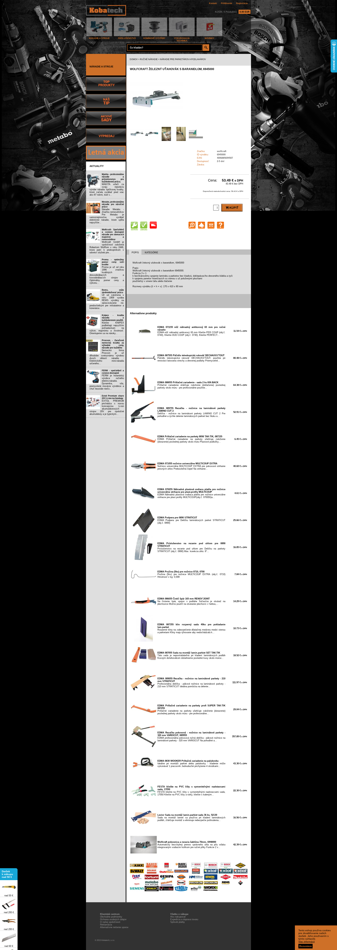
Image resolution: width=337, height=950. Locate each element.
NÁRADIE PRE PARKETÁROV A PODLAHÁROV (183, 59)
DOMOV (134, 59)
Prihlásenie (226, 3)
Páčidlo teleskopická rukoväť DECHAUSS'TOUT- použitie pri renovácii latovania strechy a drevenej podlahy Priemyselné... (191, 358)
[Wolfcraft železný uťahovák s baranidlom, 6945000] (156, 124)
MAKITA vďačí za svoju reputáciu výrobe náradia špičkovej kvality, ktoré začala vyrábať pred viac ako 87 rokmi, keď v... (107, 189)
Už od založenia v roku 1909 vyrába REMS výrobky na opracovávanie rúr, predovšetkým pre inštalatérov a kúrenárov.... (107, 301)
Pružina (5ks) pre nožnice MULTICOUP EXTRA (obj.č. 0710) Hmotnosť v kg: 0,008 (191, 574)
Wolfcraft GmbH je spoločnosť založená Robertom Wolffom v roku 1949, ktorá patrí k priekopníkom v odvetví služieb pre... (107, 247)
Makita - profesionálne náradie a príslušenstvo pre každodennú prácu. (113, 178)
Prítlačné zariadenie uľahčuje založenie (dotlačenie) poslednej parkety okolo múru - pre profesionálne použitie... (191, 385)
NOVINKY (209, 38)
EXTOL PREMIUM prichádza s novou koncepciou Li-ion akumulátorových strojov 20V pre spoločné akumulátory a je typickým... (107, 407)
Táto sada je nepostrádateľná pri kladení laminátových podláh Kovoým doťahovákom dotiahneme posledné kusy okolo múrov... (191, 655)
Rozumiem (305, 946)
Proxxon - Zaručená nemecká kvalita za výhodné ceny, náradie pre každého (113, 344)
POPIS (135, 252)
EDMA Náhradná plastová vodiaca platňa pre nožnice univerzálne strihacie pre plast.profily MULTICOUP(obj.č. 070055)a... (191, 493)
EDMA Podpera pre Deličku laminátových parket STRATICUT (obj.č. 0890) (191, 520)
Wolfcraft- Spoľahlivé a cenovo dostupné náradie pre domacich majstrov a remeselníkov (113, 234)
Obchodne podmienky (111, 916)
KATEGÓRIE (151, 252)
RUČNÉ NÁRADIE (149, 59)
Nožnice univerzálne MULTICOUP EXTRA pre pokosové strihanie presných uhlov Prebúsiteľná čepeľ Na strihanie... (191, 466)
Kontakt (213, 3)
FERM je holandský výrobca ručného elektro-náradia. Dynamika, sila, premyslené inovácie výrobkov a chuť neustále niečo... (107, 382)
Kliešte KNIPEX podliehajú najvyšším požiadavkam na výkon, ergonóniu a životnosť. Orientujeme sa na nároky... (107, 328)
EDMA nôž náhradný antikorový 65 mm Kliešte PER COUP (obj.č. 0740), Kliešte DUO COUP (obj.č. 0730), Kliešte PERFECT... (191, 331)
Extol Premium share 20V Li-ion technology (113, 397)
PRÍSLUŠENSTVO (127, 38)
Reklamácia (106, 924)
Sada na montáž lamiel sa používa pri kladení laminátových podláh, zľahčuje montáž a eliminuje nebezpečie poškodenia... (191, 818)
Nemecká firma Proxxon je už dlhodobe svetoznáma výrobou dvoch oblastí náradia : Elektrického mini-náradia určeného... (107, 357)
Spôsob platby (177, 922)
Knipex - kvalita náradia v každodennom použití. (113, 317)
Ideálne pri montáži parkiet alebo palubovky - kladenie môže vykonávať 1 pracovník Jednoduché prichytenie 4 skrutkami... (191, 763)
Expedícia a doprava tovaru (184, 919)
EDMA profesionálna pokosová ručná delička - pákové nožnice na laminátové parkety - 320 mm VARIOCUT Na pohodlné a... (191, 736)
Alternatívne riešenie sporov (114, 927)
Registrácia (242, 3)
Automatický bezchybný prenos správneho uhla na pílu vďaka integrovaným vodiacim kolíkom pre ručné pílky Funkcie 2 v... (191, 845)
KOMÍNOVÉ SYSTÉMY (154, 38)
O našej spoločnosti (110, 922)
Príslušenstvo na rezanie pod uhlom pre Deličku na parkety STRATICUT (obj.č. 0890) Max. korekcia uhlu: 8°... (191, 547)
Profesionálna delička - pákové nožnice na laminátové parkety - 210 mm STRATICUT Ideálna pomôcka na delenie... (191, 682)
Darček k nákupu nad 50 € (7, 866)
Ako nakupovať (178, 916)
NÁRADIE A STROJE (99, 38)
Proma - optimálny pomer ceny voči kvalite (113, 262)
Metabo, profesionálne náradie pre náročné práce (113, 204)
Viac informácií (306, 941)
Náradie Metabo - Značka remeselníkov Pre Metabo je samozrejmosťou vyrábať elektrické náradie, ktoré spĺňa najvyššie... (107, 216)
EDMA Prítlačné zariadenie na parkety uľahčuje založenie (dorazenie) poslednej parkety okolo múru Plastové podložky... (191, 439)
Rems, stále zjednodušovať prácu (113, 291)
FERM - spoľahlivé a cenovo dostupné (113, 371)
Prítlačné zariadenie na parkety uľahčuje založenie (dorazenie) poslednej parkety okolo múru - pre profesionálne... (191, 709)
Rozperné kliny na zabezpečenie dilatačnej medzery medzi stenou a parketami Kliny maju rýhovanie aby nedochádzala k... (191, 628)
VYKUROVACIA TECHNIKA (182, 39)
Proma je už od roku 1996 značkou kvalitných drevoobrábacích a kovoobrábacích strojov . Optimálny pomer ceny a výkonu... (107, 275)
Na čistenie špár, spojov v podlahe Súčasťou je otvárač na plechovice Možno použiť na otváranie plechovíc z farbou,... (191, 601)
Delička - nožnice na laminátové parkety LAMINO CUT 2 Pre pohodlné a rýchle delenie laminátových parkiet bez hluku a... (191, 412)
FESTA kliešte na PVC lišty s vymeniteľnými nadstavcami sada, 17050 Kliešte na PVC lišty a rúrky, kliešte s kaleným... (191, 790)
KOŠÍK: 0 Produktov (232, 12)
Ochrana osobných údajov (113, 919)
